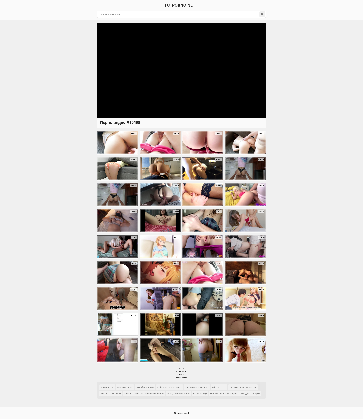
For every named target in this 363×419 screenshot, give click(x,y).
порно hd (181, 374)
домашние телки (125, 387)
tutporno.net (179, 5)
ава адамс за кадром (250, 393)
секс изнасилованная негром (223, 393)
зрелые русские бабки (111, 393)
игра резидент (107, 387)
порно (181, 368)
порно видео (181, 371)
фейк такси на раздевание (169, 387)
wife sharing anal (219, 387)
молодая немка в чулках (178, 393)
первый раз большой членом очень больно (144, 393)
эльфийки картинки (145, 387)
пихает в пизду (200, 393)
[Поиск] (262, 14)
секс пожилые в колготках (197, 387)
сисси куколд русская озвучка (243, 387)
